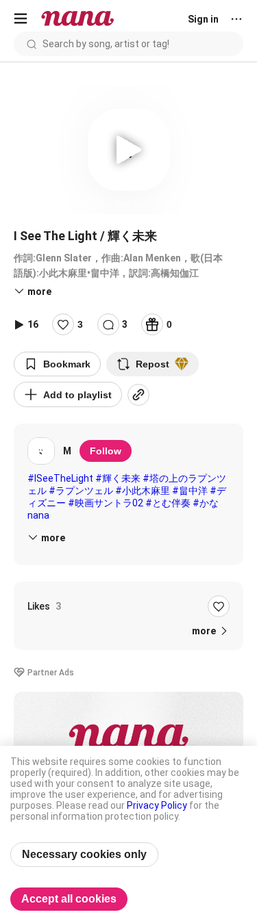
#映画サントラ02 (105, 502)
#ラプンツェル (81, 490)
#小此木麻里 (142, 490)
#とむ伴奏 (168, 502)
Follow (105, 450)
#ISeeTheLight (60, 478)
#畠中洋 (190, 490)
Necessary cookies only (84, 854)
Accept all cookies (69, 899)
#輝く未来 (117, 478)
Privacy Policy (157, 805)
